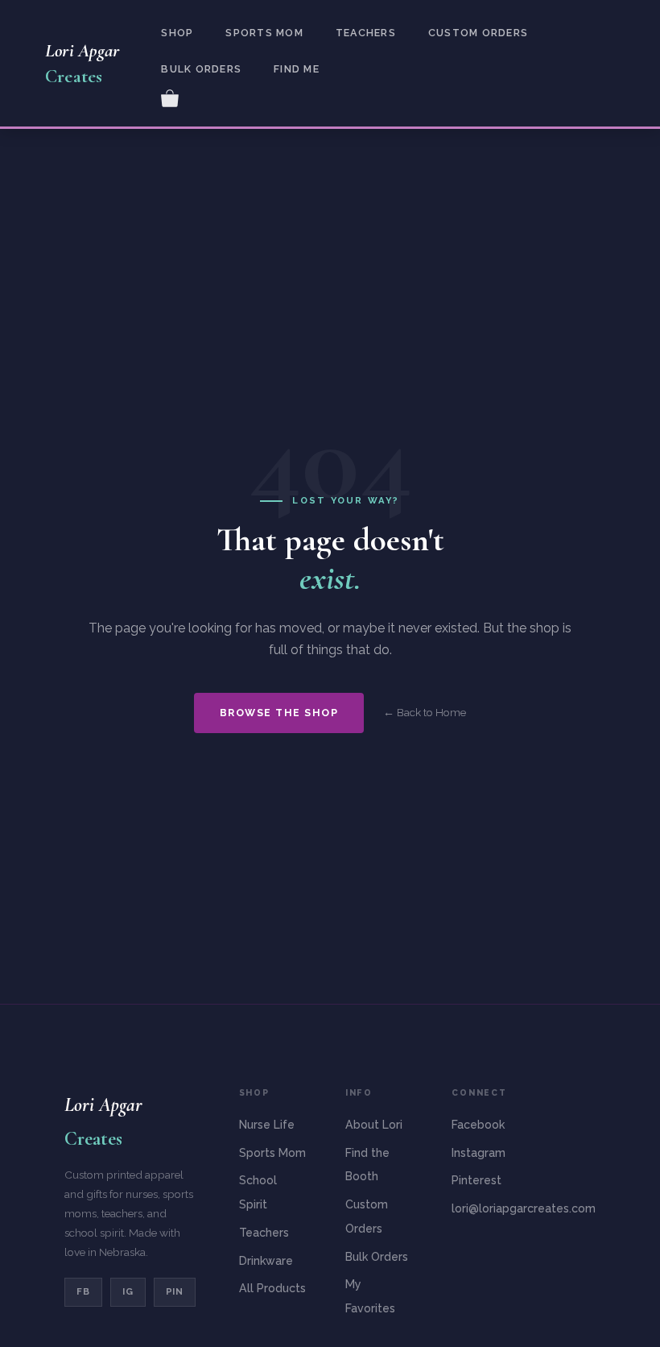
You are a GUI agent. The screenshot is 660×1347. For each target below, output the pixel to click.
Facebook (478, 1124)
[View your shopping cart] (170, 97)
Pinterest (476, 1180)
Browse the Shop (279, 713)
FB (83, 1291)
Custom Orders (478, 33)
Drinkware (266, 1260)
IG (128, 1291)
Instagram (478, 1152)
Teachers (366, 33)
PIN (175, 1291)
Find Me (297, 69)
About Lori (373, 1124)
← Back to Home (424, 712)
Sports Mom (264, 33)
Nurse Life (267, 1124)
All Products (272, 1288)
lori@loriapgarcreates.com (524, 1208)
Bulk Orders (201, 69)
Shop (177, 33)
